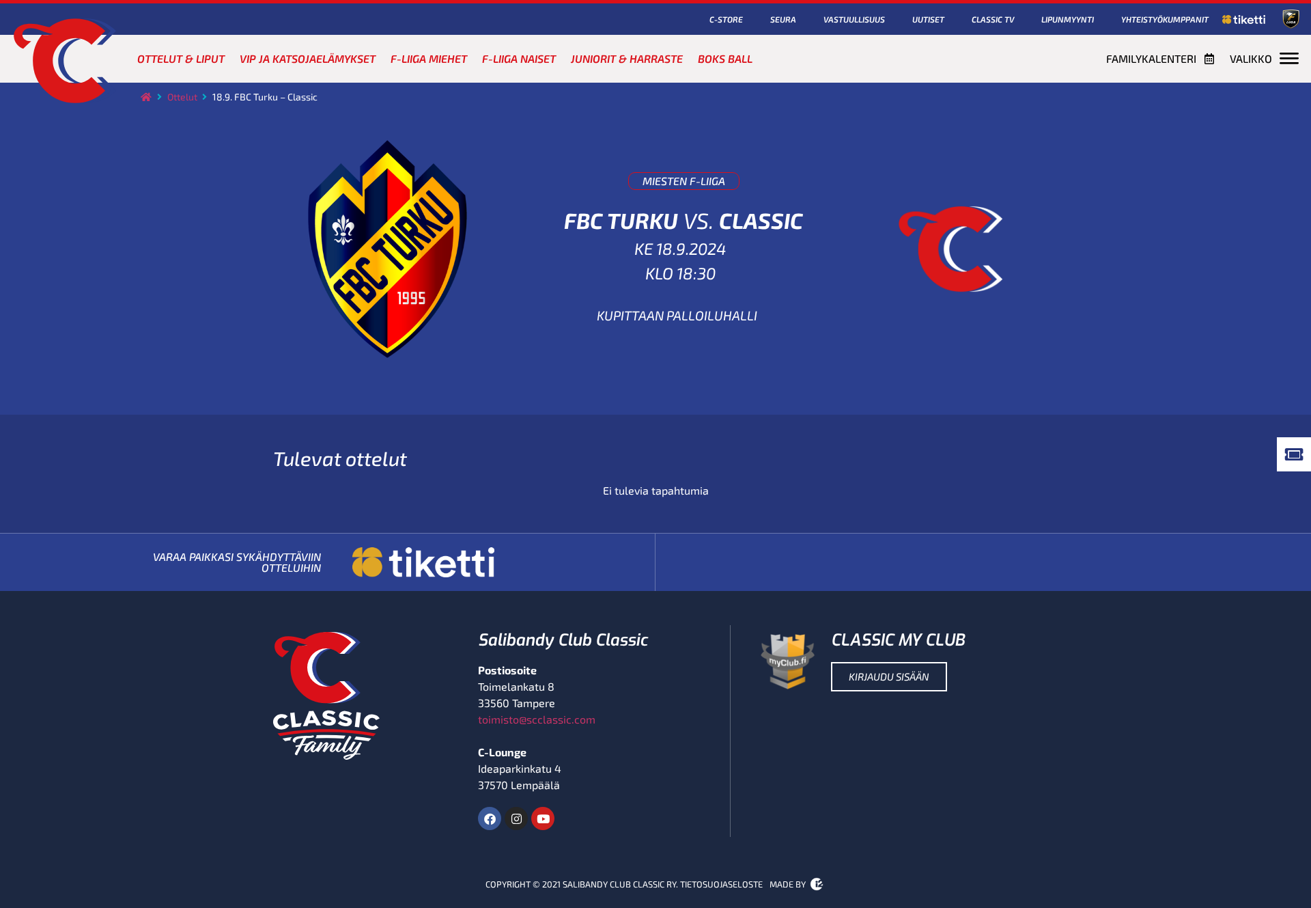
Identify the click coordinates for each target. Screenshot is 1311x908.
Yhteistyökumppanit (1165, 19)
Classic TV (993, 19)
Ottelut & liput (181, 58)
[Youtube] (542, 818)
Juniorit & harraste (627, 58)
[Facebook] (489, 818)
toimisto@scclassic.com (536, 719)
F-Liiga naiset (519, 58)
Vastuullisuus (854, 19)
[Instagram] (516, 818)
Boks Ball (725, 58)
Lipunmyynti (1067, 19)
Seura (783, 19)
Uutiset (928, 19)
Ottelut (182, 96)
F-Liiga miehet (429, 58)
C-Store (726, 19)
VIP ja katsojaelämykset (308, 58)
